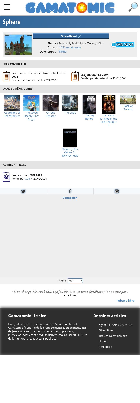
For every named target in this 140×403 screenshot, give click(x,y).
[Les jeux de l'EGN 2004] (6, 177)
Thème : (62, 280)
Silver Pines (106, 330)
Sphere (12, 22)
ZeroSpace (105, 346)
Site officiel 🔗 (71, 36)
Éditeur (52, 47)
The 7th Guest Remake (113, 336)
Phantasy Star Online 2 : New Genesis (70, 152)
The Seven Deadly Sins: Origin (31, 116)
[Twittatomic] (23, 191)
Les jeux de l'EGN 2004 (27, 175)
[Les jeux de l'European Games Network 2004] (6, 76)
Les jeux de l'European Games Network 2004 (38, 74)
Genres (53, 43)
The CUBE (70, 112)
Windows (125, 44)
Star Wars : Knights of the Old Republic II (108, 120)
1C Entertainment (70, 47)
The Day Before (89, 117)
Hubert (103, 341)
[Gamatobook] (70, 191)
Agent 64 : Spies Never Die (115, 325)
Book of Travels (128, 107)
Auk (27, 178)
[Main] (7, 7)
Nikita (62, 51)
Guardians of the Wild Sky (12, 114)
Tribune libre (125, 300)
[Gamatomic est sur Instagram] (117, 191)
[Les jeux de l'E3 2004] (75, 76)
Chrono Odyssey (51, 114)
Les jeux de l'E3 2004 (94, 75)
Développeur (49, 51)
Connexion (70, 197)
